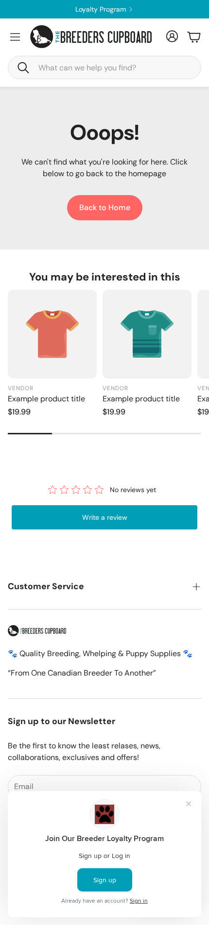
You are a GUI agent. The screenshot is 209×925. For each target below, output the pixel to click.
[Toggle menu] (15, 37)
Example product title (46, 399)
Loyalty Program (124, 9)
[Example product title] (52, 334)
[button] (104, 67)
